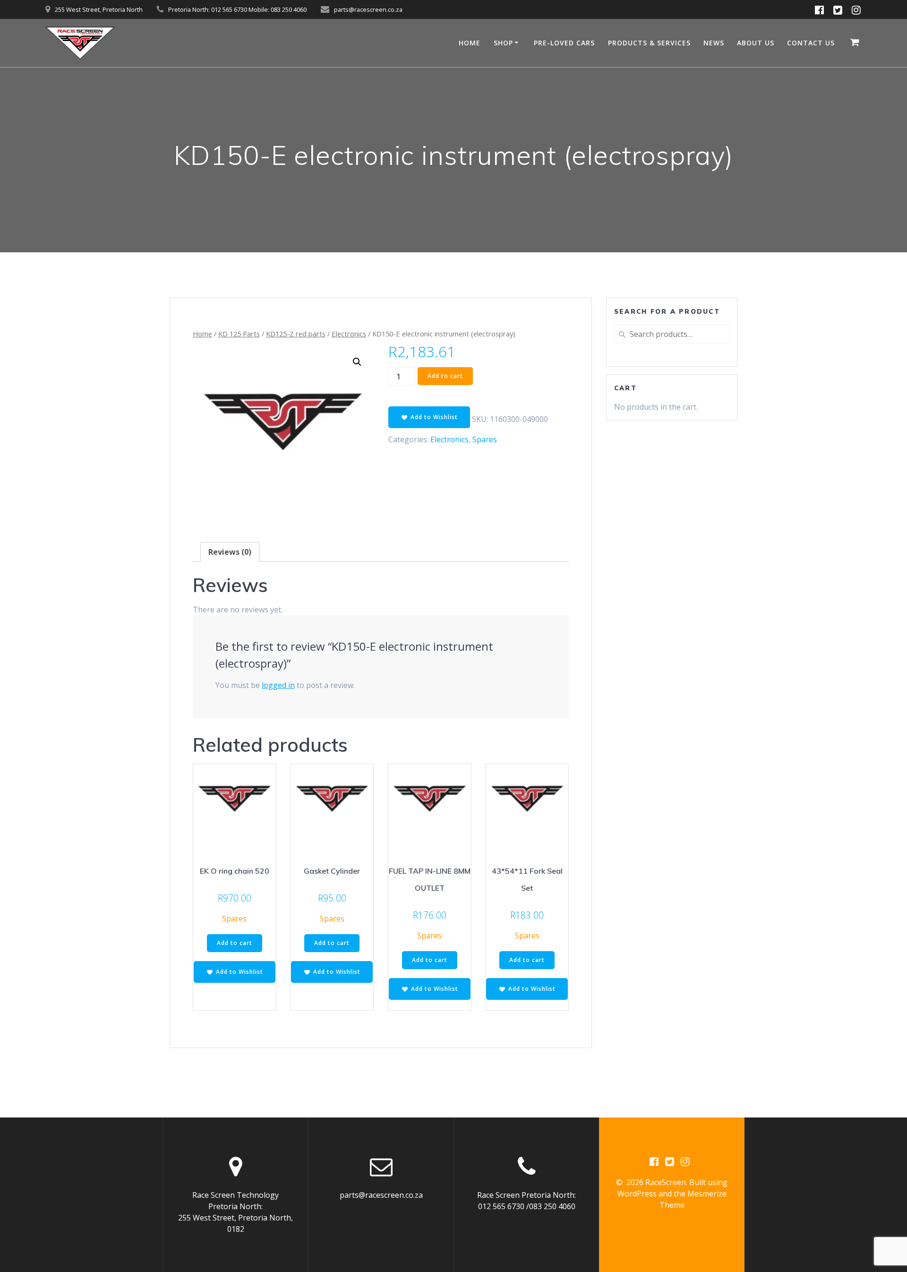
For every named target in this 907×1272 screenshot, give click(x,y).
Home (202, 333)
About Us (755, 42)
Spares (484, 439)
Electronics (349, 333)
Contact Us (811, 42)
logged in (278, 685)
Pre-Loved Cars (564, 42)
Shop (503, 42)
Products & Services (649, 42)
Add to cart (445, 376)
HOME (469, 42)
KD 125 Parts (239, 333)
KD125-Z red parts (295, 333)
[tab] (229, 552)
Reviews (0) (229, 552)
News (713, 42)
